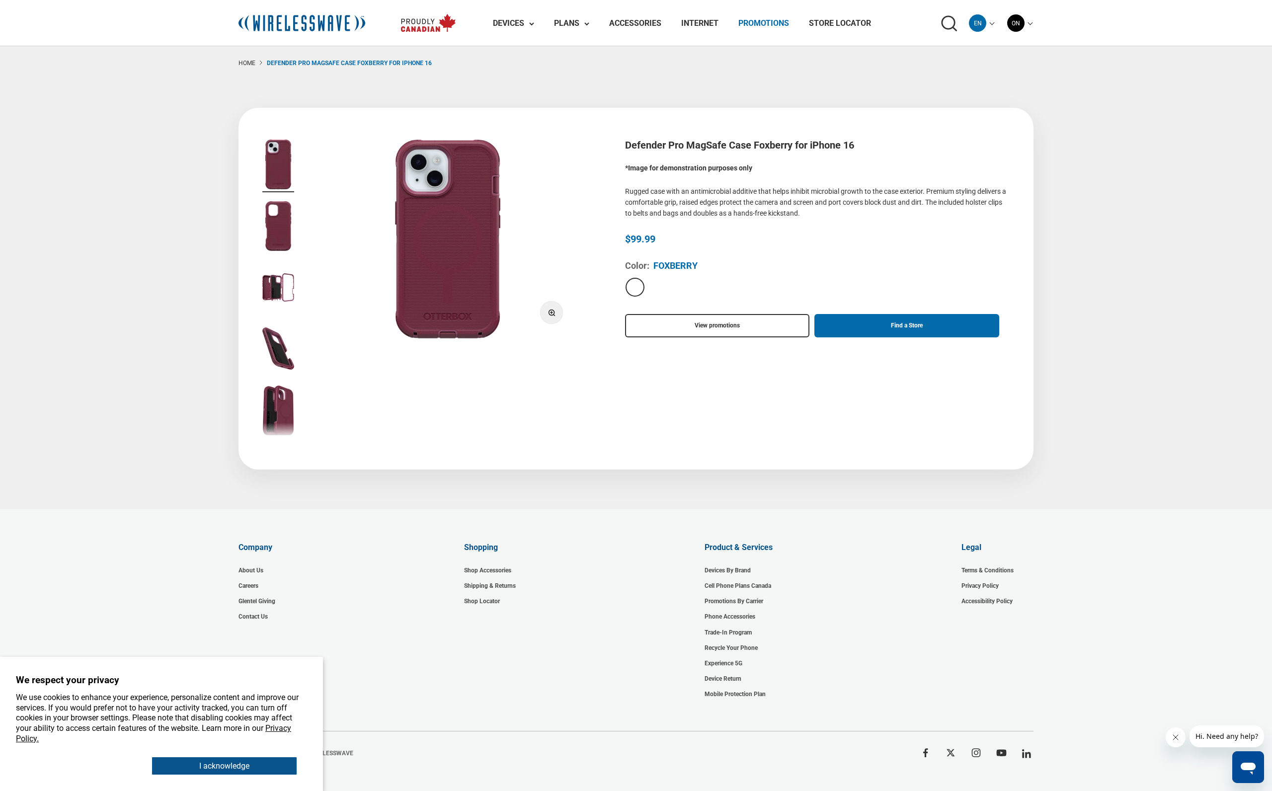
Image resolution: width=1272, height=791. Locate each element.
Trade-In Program (728, 632)
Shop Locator (482, 601)
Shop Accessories (487, 570)
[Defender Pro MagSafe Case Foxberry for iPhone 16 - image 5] (278, 412)
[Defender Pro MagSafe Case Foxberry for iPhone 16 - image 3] (278, 288)
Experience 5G (723, 663)
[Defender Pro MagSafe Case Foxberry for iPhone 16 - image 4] (278, 350)
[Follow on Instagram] (976, 752)
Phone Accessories (730, 616)
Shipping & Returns (490, 585)
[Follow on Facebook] (925, 752)
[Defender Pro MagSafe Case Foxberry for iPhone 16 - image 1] (278, 166)
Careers (248, 585)
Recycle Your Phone (731, 647)
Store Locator (840, 23)
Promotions (763, 23)
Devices (508, 23)
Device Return (723, 678)
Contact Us (253, 616)
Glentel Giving (256, 601)
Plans (566, 23)
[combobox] (977, 23)
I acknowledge (224, 766)
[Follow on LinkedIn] (1027, 754)
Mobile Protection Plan (735, 694)
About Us (250, 570)
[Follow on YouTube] (1001, 752)
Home (246, 63)
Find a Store (907, 325)
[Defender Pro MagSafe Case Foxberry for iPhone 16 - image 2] (278, 227)
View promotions (717, 325)
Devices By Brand (728, 570)
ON (1016, 23)
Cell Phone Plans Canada (738, 585)
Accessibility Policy (987, 601)
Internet (699, 23)
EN (978, 23)
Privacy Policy (980, 585)
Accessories (635, 23)
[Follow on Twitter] (950, 752)
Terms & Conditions (987, 570)
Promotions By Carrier (734, 601)
